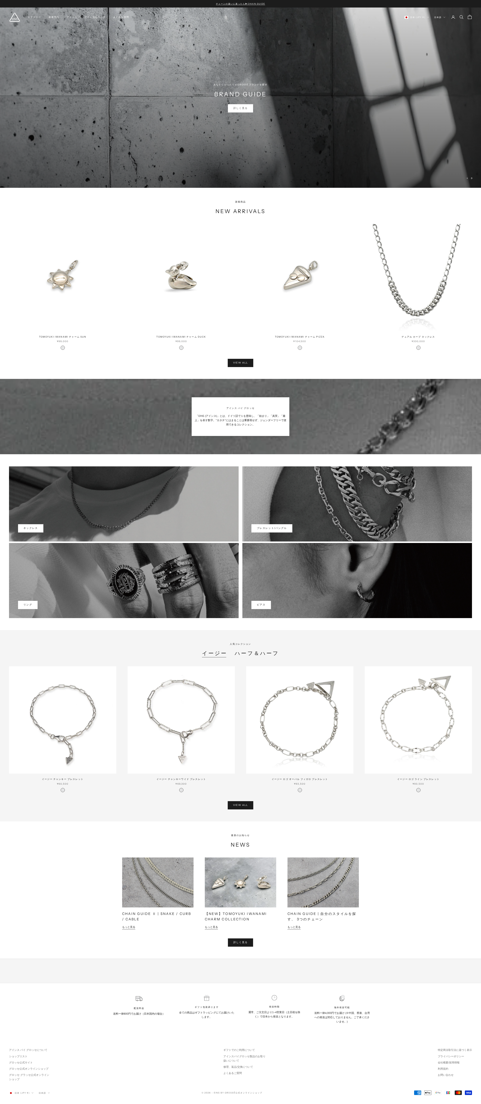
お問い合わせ (446, 1075)
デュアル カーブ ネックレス (418, 336)
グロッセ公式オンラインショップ (28, 1069)
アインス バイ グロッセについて (86, 17)
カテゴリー (34, 17)
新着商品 (54, 17)
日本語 (438, 17)
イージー (214, 653)
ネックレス (30, 528)
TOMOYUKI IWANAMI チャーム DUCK (181, 336)
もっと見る (128, 927)
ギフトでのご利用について (239, 1050)
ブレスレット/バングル (272, 528)
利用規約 (443, 1069)
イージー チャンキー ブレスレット (62, 779)
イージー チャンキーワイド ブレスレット (181, 779)
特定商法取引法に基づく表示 (455, 1050)
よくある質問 (121, 17)
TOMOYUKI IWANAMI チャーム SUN (62, 336)
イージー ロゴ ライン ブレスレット (418, 779)
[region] (240, 98)
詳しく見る (240, 117)
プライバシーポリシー (451, 1056)
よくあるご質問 (232, 1073)
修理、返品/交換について (238, 1067)
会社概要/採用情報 (449, 1062)
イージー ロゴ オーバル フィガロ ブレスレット (300, 779)
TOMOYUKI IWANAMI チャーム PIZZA (300, 336)
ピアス (261, 604)
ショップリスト (18, 1056)
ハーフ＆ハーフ (257, 653)
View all (240, 362)
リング (27, 604)
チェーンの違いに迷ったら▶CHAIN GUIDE (240, 3)
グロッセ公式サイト (21, 1062)
